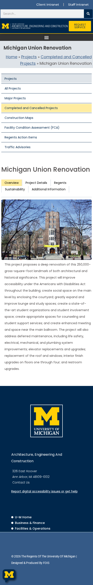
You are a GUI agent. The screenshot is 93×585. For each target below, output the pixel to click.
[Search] (88, 13)
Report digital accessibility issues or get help (44, 491)
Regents (60, 183)
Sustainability (15, 189)
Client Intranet (47, 5)
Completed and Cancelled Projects (31, 108)
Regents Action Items (21, 137)
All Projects (13, 88)
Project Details (36, 183)
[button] (46, 37)
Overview (12, 183)
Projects (29, 57)
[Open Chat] (9, 576)
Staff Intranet (78, 5)
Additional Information (49, 189)
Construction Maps (19, 118)
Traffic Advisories (17, 147)
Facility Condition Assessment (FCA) (32, 127)
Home (11, 57)
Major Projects (15, 98)
